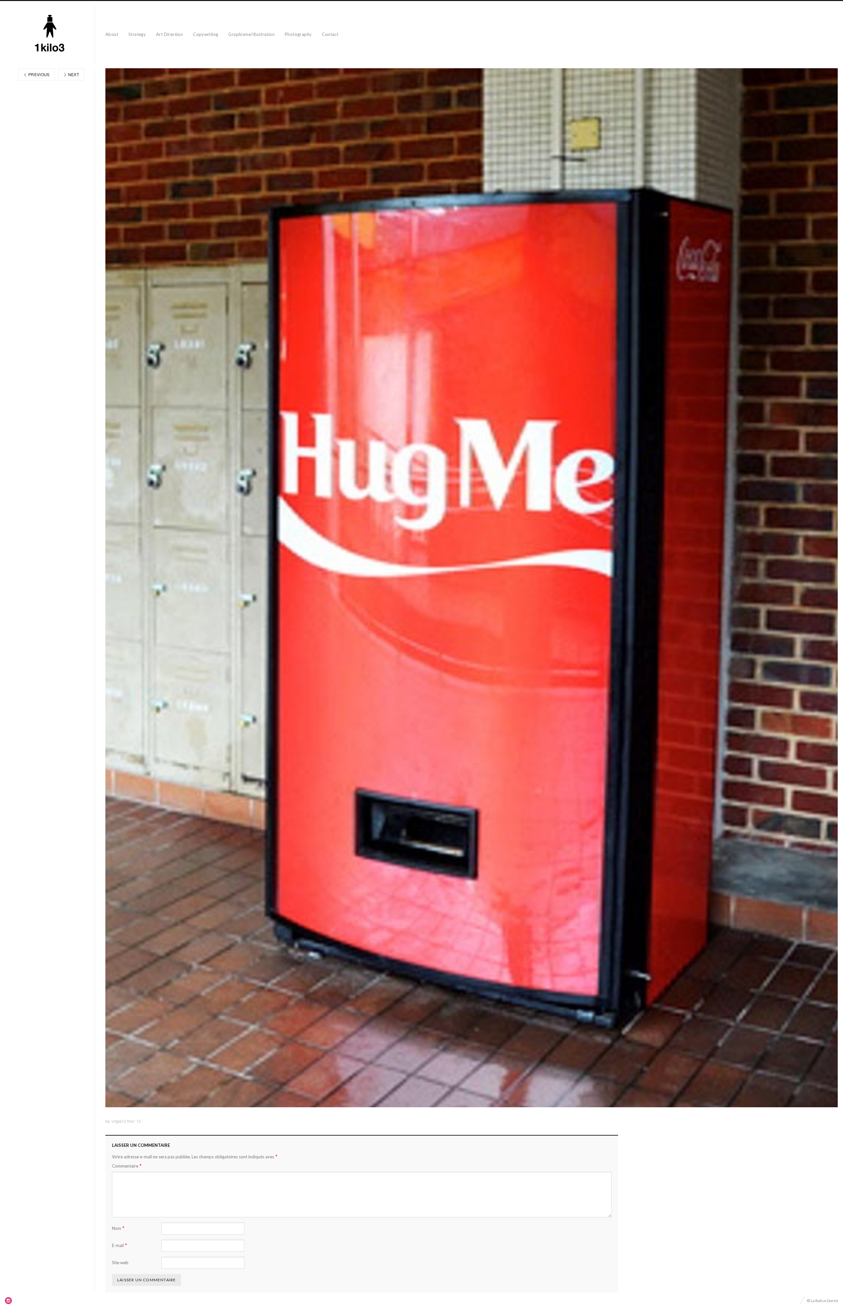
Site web (120, 1262)
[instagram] (8, 1300)
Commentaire (127, 1166)
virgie (116, 1121)
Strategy (137, 34)
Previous (38, 74)
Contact (330, 34)
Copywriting (205, 34)
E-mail (119, 1245)
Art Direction (169, 34)
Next (73, 74)
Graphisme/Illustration (251, 34)
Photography (298, 34)
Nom (118, 1228)
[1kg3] (49, 34)
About (111, 34)
